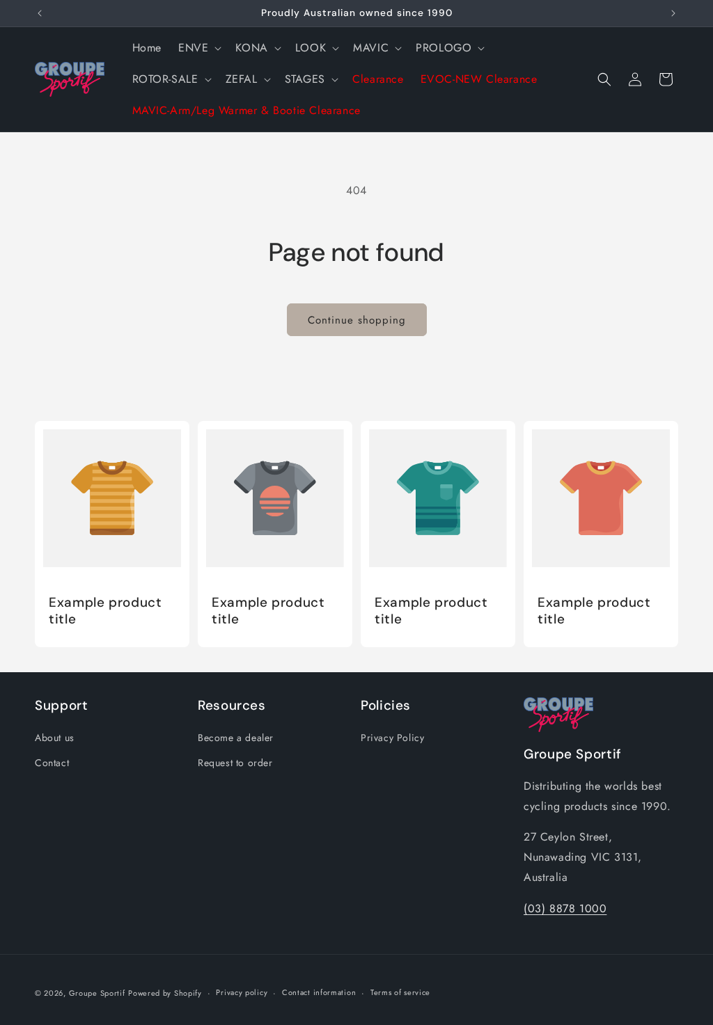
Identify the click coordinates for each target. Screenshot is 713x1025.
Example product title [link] (105, 611)
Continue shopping (357, 320)
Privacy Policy (392, 738)
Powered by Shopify (165, 993)
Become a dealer (236, 738)
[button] (198, 48)
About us (55, 738)
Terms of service (400, 992)
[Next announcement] (673, 13)
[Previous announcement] (39, 13)
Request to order (235, 763)
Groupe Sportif (97, 993)
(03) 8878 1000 (565, 908)
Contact (52, 763)
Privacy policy (241, 992)
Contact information (319, 992)
